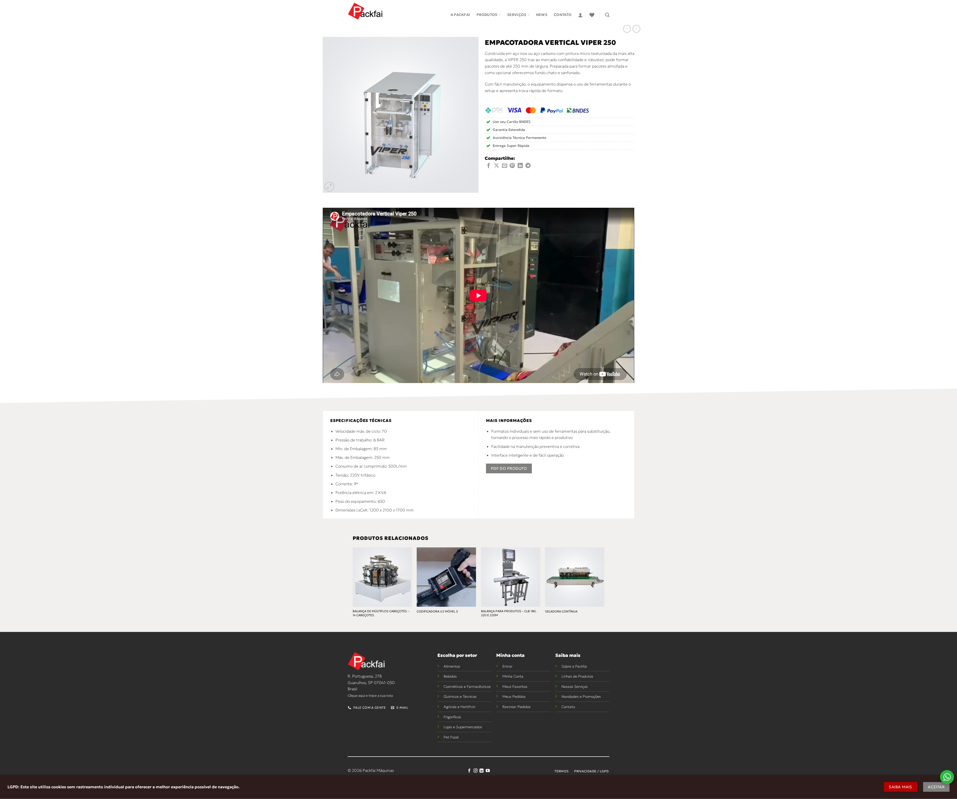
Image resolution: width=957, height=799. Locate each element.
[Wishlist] (591, 14)
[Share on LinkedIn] (520, 166)
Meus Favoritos (514, 686)
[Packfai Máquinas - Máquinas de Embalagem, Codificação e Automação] (365, 11)
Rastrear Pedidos (516, 706)
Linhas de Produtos (577, 676)
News (541, 14)
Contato (562, 14)
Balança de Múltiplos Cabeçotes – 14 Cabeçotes (381, 613)
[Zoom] (329, 187)
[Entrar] (580, 14)
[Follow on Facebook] (469, 771)
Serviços (516, 14)
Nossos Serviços (574, 686)
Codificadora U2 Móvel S (437, 611)
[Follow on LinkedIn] (481, 771)
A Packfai (460, 14)
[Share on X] (496, 166)
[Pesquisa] (607, 15)
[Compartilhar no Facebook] (488, 166)
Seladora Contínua (561, 611)
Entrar (507, 666)
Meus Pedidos (514, 696)
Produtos (487, 14)
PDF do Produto (509, 468)
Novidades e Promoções (581, 696)
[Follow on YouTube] (488, 771)
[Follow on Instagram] (476, 771)
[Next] (604, 586)
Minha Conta (512, 676)
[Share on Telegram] (528, 166)
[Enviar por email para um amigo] (504, 166)
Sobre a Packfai (574, 666)
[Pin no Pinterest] (512, 166)
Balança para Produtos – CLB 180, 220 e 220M (508, 613)
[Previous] (353, 586)
